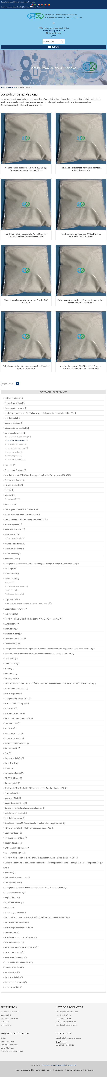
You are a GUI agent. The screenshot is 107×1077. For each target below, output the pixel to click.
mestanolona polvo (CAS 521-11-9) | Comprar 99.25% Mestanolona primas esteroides (81, 367)
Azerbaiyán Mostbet (13, 480)
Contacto (26, 7)
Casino (8, 490)
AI (8, 1022)
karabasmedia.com (13, 773)
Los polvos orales (13, 452)
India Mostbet (11, 972)
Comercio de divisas (13, 403)
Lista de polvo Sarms (64, 1015)
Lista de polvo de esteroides (67, 1012)
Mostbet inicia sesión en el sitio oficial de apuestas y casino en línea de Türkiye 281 (40, 858)
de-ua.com (9, 504)
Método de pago (7, 1041)
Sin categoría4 (11, 783)
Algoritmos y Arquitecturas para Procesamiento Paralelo (28, 603)
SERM (9, 582)
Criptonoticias (11, 599)
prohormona (11, 590)
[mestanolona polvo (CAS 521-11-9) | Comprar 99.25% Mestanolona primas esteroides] (81, 361)
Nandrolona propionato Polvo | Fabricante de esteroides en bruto (81, 168)
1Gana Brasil (10, 573)
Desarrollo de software (14, 609)
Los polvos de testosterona (17, 437)
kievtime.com (10, 932)
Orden (3, 1038)
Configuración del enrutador (17, 698)
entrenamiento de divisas (15, 743)
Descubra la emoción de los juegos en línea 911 (25, 519)
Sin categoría (10, 678)
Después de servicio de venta (12, 1051)
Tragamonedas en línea (14, 838)
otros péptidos (12, 499)
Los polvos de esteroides (10, 1012)
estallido (8, 465)
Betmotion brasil (12, 833)
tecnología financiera (14, 892)
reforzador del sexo (14, 594)
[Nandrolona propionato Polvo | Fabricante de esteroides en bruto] (81, 163)
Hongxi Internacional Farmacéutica (54, 1065)
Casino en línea (11, 723)
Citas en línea (10, 793)
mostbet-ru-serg (12, 633)
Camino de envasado (9, 1044)
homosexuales (11, 558)
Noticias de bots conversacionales (19, 937)
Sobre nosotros (6, 7)
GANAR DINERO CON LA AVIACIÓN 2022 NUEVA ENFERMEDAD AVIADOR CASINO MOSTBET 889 (49, 683)
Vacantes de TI (11, 643)
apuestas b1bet (11, 798)
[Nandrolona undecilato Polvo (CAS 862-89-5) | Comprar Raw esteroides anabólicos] (26, 163)
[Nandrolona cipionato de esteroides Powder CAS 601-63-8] (26, 295)
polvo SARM (10, 534)
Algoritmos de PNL (13, 902)
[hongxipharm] (53, 18)
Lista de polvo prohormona (66, 1025)
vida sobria (9, 673)
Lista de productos (12, 398)
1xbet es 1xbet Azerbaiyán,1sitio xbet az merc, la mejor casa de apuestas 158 (38, 653)
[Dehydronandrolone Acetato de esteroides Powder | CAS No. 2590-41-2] (26, 361)
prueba (8, 668)
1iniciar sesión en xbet (14, 982)
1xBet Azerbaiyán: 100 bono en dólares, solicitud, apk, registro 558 (33, 823)
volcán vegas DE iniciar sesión (17, 927)
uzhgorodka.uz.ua (12, 843)
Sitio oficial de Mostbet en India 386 (20, 947)
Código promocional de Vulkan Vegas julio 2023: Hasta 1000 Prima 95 (35, 887)
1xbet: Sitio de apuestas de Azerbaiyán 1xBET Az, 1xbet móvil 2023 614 (36, 917)
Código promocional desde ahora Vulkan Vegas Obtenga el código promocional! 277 (40, 563)
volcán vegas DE (12, 693)
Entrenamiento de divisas (15, 848)
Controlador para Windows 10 (18, 962)
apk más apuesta (12, 524)
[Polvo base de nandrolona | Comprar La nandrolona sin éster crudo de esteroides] (81, 295)
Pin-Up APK (10, 658)
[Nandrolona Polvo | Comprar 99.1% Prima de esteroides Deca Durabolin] (81, 229)
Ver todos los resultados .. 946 (17, 718)
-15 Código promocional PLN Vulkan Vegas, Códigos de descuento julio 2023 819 (39, 413)
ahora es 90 (10, 629)
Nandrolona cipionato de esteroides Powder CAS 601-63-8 (26, 301)
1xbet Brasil (10, 763)
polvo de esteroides (10, 87)
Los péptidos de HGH (9, 1018)
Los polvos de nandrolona (16, 441)
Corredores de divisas (14, 638)
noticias (8, 907)
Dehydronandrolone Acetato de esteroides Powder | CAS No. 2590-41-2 (26, 367)
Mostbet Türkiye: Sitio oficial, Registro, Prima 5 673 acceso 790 (32, 619)
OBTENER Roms (12, 778)
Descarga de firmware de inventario (20, 509)
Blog (7, 753)
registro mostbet (12, 987)
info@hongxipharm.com (54, 30)
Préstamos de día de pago (15, 703)
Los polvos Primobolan (15, 460)
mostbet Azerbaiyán (13, 529)
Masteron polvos (13, 456)
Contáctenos (89, 1070)
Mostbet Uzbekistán (13, 713)
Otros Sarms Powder (14, 538)
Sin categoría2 (11, 748)
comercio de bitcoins (13, 543)
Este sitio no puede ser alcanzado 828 (21, 514)
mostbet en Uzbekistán (15, 957)
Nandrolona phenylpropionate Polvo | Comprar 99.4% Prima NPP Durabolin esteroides (26, 235)
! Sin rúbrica (10, 614)
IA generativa (10, 624)
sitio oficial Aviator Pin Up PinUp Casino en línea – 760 (28, 828)
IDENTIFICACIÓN (12, 733)
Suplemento (10, 578)
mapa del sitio (17, 7)
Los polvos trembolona (15, 444)
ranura (7, 768)
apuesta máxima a (12, 423)
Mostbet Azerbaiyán (13, 818)
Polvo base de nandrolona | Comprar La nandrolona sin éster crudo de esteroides (81, 301)
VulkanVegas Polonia (14, 853)
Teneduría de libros (13, 548)
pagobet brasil (11, 897)
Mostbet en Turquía (13, 942)
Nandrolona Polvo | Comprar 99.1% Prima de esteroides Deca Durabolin (81, 235)
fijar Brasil (9, 728)
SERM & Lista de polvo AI (66, 1022)
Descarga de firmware (14, 408)
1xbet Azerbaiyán (12, 977)
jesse (54, 35)
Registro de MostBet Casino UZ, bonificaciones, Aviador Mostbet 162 (34, 788)
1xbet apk (9, 568)
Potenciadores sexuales (15, 688)
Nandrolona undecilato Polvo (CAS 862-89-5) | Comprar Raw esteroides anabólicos (26, 168)
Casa (17, 1070)
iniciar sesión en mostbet (15, 428)
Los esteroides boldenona (16, 448)
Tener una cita (11, 663)
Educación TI (10, 708)
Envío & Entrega (7, 1048)
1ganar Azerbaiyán (13, 758)
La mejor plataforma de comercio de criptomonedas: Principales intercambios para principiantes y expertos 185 (52, 862)
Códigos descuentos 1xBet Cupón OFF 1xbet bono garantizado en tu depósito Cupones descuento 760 (48, 648)
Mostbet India (11, 418)
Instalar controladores (14, 813)
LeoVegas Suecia (12, 882)
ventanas (9, 872)
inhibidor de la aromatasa (16, 586)
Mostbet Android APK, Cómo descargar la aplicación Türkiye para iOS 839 (36, 475)
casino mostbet (11, 553)
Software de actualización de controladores (23, 808)
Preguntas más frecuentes (73, 1070)
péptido (8, 495)
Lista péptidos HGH (63, 1018)
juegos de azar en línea (14, 803)
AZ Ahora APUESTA (13, 952)
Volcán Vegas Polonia (14, 912)
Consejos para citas (13, 738)
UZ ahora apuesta (12, 485)
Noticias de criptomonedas (16, 877)
